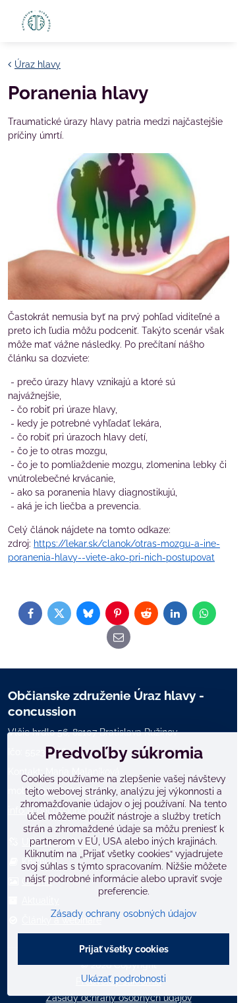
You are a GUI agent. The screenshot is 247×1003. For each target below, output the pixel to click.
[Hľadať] (190, 21)
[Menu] (221, 21)
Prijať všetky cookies (124, 949)
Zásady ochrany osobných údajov (123, 913)
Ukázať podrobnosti (123, 978)
